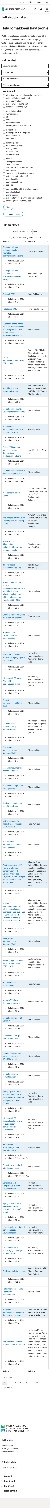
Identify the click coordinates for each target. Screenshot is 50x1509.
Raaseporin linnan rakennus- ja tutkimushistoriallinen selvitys (12, 275)
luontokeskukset (13, 192)
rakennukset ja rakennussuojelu (19, 167)
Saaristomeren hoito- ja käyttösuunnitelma (13, 1167)
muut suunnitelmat (14, 101)
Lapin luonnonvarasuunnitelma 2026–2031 (13, 360)
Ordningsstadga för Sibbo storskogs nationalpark (14, 616)
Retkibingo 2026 (10, 309)
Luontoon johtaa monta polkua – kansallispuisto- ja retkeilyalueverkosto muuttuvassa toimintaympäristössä (13, 329)
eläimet (9, 158)
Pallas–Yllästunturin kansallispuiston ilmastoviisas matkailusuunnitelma (12, 451)
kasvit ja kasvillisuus (14, 161)
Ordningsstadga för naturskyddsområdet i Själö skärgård (12, 824)
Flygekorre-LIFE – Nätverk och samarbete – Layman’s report (14, 1230)
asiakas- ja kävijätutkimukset (18, 200)
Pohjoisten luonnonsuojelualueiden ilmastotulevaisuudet (13, 1312)
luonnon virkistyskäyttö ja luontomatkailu (23, 189)
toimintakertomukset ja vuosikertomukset (24, 95)
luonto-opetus (12, 195)
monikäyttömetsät (13, 111)
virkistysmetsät (12, 154)
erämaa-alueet (12, 151)
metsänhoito (11, 129)
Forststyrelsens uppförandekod (9, 984)
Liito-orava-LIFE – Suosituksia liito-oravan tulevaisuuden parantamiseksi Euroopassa (13, 1124)
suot (7, 119)
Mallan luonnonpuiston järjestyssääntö (13, 787)
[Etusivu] (35, 9)
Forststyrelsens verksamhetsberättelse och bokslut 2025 (13, 429)
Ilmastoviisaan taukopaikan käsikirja (12, 566)
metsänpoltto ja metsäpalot (18, 132)
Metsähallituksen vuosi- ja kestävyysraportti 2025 (14, 472)
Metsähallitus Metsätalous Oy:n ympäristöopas (10, 726)
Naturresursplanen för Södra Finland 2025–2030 (14, 1343)
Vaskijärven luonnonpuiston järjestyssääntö (9, 941)
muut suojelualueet (14, 145)
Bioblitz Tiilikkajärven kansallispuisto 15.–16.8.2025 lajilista (12, 1056)
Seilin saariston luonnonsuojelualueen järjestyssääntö (12, 844)
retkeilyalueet (11, 148)
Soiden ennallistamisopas (14, 1271)
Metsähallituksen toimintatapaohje (10, 1075)
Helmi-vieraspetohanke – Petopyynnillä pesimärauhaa (14, 1291)
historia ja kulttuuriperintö (17, 176)
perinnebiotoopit (13, 122)
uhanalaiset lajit (13, 179)
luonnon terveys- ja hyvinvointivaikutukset (24, 197)
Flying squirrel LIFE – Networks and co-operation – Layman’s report (12, 1208)
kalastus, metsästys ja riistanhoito (20, 173)
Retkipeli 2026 (9, 294)
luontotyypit (11, 170)
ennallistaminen (13, 135)
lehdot (8, 116)
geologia (9, 184)
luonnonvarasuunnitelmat (17, 103)
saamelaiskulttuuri (14, 182)
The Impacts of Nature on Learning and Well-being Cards (14, 520)
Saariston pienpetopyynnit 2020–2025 (13, 703)
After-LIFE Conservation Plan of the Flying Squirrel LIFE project (14, 657)
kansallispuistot (12, 142)
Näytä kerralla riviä (25, 231)
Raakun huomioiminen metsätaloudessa (12, 805)
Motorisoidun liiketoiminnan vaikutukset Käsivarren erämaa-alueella (12, 546)
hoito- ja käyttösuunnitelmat (18, 98)
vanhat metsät (12, 114)
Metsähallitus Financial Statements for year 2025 (14, 410)
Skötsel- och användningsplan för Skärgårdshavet (12, 1147)
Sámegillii (37, 2)
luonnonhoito (11, 138)
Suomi (21, 2)
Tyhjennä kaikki (13, 214)
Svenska (29, 2)
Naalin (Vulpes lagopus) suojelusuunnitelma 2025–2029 (13, 963)
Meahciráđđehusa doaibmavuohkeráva (12, 1002)
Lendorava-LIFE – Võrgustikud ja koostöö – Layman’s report (13, 1185)
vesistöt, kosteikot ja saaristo (18, 125)
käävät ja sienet (12, 164)
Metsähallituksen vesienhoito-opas (10, 390)
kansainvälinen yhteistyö (16, 106)
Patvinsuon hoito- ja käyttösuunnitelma (11, 1037)
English (46, 2)
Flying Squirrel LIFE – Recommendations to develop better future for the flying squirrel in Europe (13, 1097)
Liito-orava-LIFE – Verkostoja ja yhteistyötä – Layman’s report (13, 1250)
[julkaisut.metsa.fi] (15, 1428)
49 (37, 1382)
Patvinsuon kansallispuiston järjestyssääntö (10, 750)
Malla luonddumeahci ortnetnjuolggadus (12, 769)
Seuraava (8, 1387)
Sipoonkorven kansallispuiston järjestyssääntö (10, 635)
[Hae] (41, 9)
